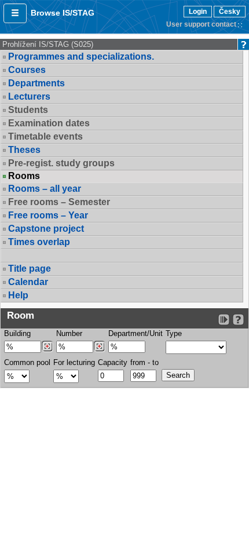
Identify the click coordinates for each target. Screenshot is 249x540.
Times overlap (39, 242)
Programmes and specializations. (81, 56)
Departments (36, 83)
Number (69, 333)
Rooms (24, 176)
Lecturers (29, 96)
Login (198, 12)
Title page (29, 268)
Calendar (28, 282)
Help (18, 295)
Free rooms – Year (48, 215)
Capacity (112, 362)
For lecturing (74, 362)
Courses (27, 70)
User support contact (201, 24)
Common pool (27, 362)
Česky (229, 12)
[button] (15, 13)
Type (174, 333)
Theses (24, 150)
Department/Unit (135, 333)
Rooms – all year (44, 189)
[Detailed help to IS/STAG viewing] (238, 319)
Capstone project (46, 228)
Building (17, 333)
